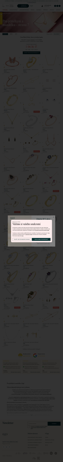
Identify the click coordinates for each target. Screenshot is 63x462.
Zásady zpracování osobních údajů (43, 243)
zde (22, 235)
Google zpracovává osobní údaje (42, 230)
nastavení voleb (28, 234)
